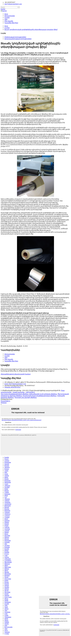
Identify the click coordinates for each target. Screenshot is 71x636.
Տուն (6, 14)
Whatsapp (4, 402)
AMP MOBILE (30, 392)
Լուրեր (7, 17)
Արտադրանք (9, 16)
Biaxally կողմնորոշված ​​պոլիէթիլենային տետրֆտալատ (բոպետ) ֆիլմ (30, 29)
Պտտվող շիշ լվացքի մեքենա (25, 397)
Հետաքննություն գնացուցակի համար (16, 374)
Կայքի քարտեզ (18, 392)
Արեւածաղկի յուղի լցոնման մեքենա (43, 394)
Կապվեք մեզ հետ (11, 23)
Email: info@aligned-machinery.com (15, 384)
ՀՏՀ (5, 19)
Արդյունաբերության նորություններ (18, 39)
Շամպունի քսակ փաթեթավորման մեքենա (39, 395)
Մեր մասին (8, 21)
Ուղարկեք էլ (5, 401)
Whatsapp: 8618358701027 (12, 387)
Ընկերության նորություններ (15, 37)
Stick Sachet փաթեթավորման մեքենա (14, 394)
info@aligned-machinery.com (13, 4)
